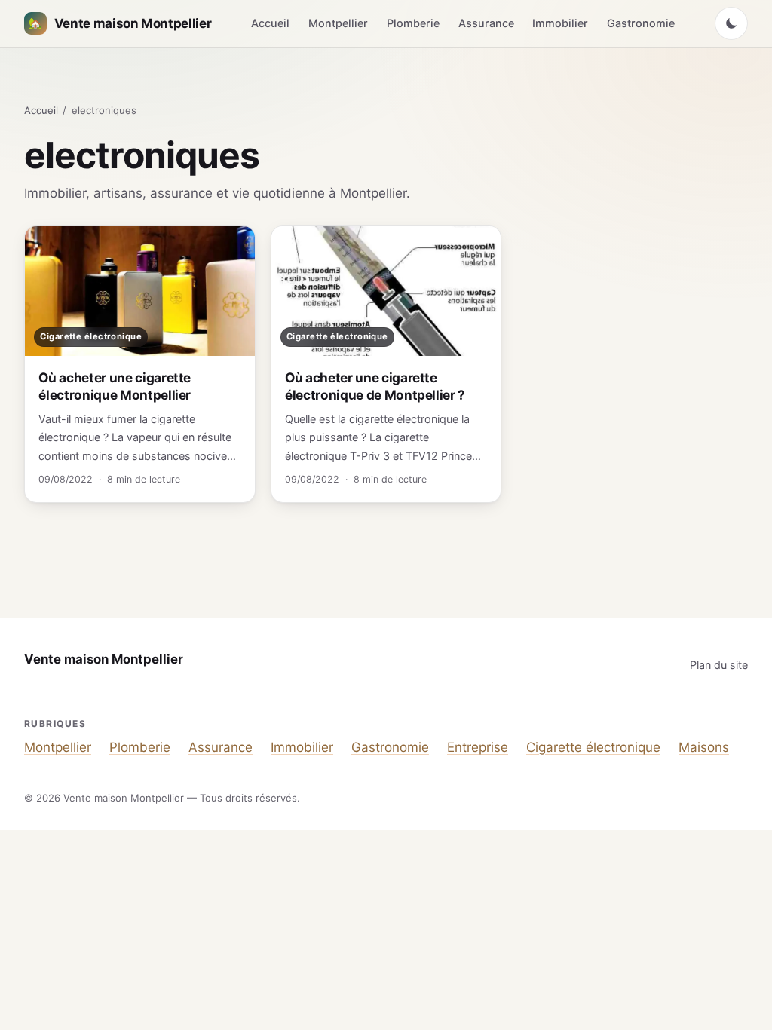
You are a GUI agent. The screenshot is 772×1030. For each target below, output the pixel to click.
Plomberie (413, 23)
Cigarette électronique (593, 747)
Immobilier (560, 23)
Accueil (270, 23)
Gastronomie (641, 23)
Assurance (486, 23)
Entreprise (477, 747)
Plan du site (719, 664)
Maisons (704, 747)
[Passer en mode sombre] (731, 23)
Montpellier (338, 23)
